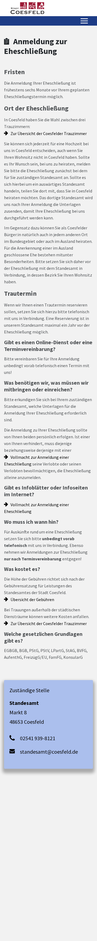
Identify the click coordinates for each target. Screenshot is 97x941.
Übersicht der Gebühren (32, 599)
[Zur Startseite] (27, 8)
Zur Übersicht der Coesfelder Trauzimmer (49, 133)
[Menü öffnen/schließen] (84, 21)
